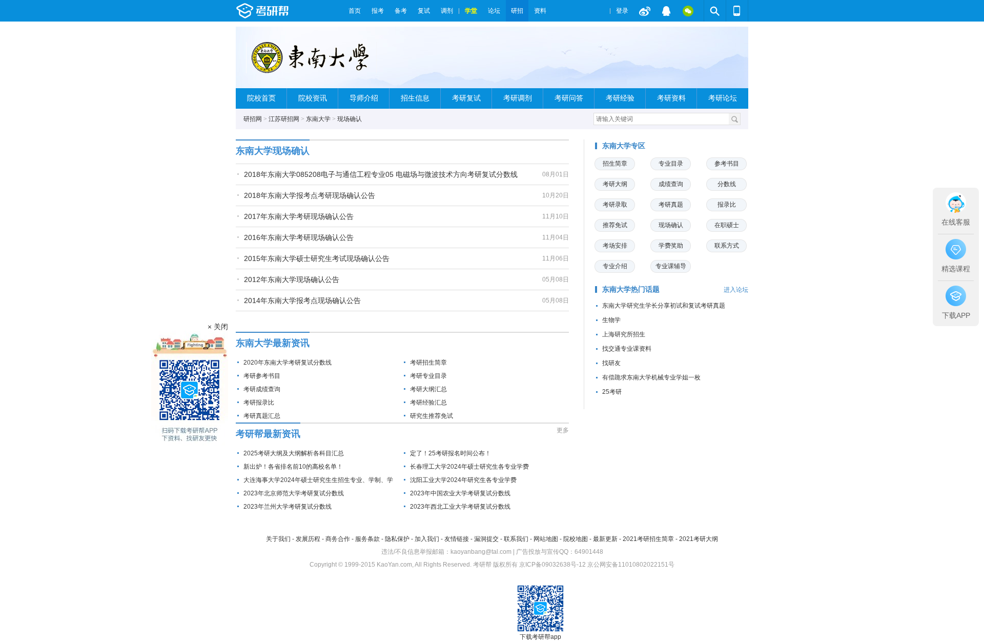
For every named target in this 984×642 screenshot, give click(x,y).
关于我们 (278, 539)
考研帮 (289, 11)
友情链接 (456, 539)
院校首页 (261, 98)
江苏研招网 (284, 119)
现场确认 (349, 119)
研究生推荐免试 (431, 415)
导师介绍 (364, 98)
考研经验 (620, 98)
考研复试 (466, 98)
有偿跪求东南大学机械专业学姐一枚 (651, 377)
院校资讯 (312, 98)
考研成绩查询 (261, 389)
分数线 (726, 184)
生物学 (611, 320)
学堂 (471, 10)
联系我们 (516, 539)
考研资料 (671, 98)
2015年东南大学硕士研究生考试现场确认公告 (316, 258)
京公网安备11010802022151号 (630, 564)
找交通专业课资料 (626, 348)
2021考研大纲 (698, 539)
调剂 (447, 10)
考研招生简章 (428, 362)
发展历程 (308, 539)
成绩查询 (671, 184)
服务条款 (367, 539)
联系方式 (726, 245)
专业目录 (671, 163)
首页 (354, 10)
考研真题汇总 (261, 415)
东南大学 (318, 119)
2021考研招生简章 (648, 539)
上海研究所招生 (623, 334)
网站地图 (546, 539)
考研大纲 (615, 184)
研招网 (252, 119)
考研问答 (569, 98)
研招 (517, 10)
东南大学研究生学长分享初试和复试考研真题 (663, 305)
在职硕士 (726, 225)
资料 (540, 10)
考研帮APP (737, 11)
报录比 (726, 204)
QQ (666, 11)
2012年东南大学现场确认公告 (291, 279)
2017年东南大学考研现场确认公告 (299, 216)
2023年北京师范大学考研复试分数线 (293, 493)
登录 (622, 10)
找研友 (611, 363)
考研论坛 (722, 98)
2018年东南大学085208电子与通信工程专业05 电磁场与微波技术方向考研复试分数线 (381, 174)
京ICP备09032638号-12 (552, 564)
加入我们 (427, 539)
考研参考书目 (261, 375)
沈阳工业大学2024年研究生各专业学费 (463, 480)
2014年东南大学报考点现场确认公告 (302, 300)
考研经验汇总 (428, 402)
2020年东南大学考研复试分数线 (287, 362)
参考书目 (726, 163)
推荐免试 (615, 225)
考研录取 (615, 204)
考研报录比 (258, 402)
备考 (401, 10)
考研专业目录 (428, 375)
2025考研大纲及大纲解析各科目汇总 (293, 453)
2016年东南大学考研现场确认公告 (299, 237)
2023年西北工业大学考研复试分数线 (460, 506)
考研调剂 (517, 98)
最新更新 (605, 539)
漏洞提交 (486, 539)
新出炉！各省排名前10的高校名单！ (293, 466)
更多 (563, 430)
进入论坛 (736, 289)
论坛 (494, 10)
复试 (424, 10)
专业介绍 (615, 266)
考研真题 (671, 204)
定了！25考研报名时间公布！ (450, 453)
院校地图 (575, 539)
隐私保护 (397, 539)
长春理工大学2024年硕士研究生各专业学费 (469, 466)
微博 (644, 11)
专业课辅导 (670, 266)
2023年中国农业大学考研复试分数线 (460, 493)
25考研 (612, 391)
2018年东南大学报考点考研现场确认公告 (309, 195)
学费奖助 (671, 245)
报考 (378, 10)
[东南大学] (316, 62)
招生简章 (615, 163)
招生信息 (415, 98)
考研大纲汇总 (428, 389)
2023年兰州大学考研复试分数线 (287, 506)
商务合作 (337, 539)
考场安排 (615, 245)
